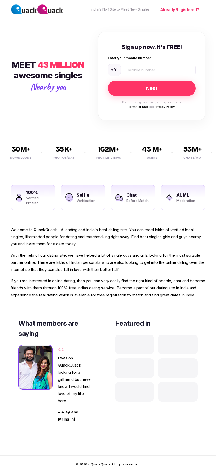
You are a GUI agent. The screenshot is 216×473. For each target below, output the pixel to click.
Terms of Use (138, 107)
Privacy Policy (165, 107)
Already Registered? (179, 9)
